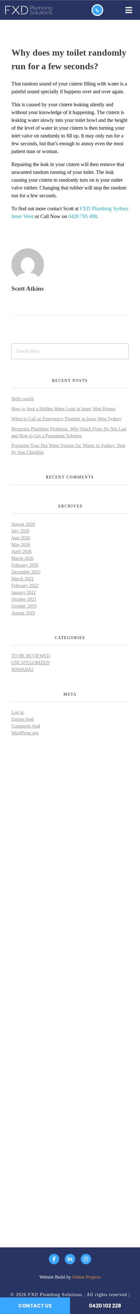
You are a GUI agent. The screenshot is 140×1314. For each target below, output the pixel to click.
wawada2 (22, 669)
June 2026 (20, 537)
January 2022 (23, 592)
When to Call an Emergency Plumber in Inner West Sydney (66, 418)
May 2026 (20, 544)
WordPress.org (24, 732)
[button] (124, 10)
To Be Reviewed (30, 655)
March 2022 (22, 578)
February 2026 (24, 565)
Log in (17, 712)
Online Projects (86, 1277)
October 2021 (23, 599)
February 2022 (24, 585)
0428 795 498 (82, 216)
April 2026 (21, 551)
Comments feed (25, 726)
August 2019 (23, 613)
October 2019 (23, 606)
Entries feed (22, 719)
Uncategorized (30, 662)
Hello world (22, 398)
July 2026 (20, 531)
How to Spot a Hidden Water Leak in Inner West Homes (63, 408)
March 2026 (22, 558)
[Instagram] (86, 1259)
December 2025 (25, 572)
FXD (85, 208)
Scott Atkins (27, 288)
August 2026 (23, 524)
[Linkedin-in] (70, 1259)
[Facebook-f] (54, 1259)
